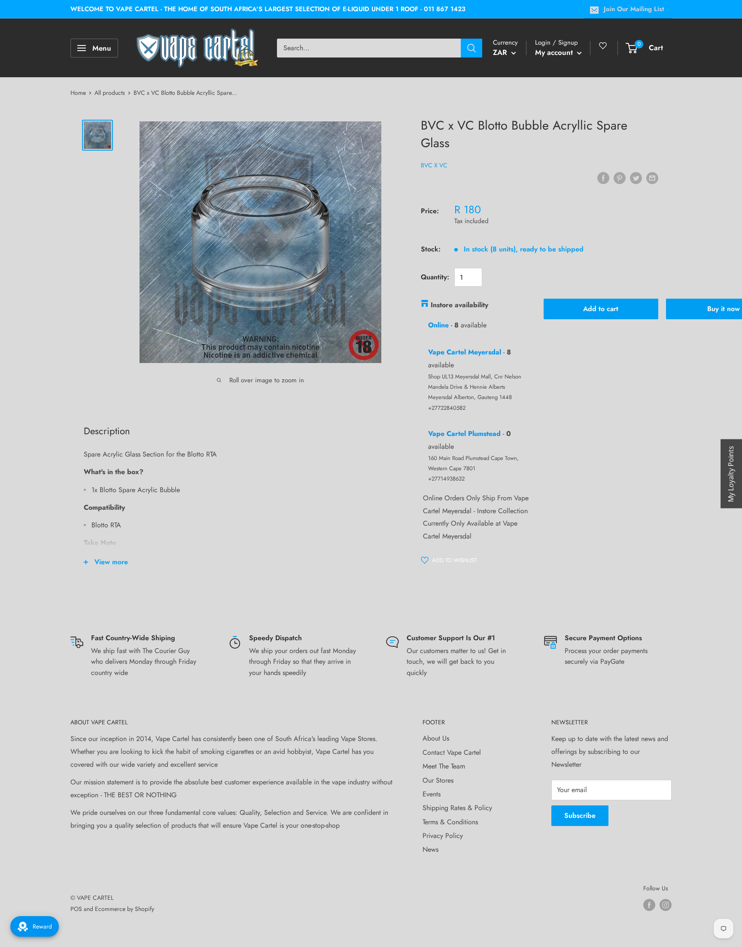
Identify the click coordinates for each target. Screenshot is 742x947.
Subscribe (580, 815)
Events (432, 794)
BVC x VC (434, 165)
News (430, 849)
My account (555, 52)
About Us (436, 738)
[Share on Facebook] (603, 177)
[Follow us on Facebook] (649, 905)
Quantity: (435, 277)
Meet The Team (444, 766)
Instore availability (459, 305)
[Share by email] (652, 177)
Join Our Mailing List (634, 9)
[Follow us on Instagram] (666, 905)
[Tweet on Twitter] (636, 177)
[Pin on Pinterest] (620, 177)
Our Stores (438, 780)
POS (76, 909)
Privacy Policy (443, 836)
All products (109, 92)
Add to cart (600, 309)
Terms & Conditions (450, 822)
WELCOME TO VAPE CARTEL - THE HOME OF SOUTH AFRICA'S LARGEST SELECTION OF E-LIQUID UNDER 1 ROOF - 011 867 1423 (267, 9)
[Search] (471, 48)
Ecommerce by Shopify (124, 909)
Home (78, 92)
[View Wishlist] (604, 49)
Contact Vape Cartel (452, 752)
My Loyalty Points (731, 473)
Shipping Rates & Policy (457, 808)
